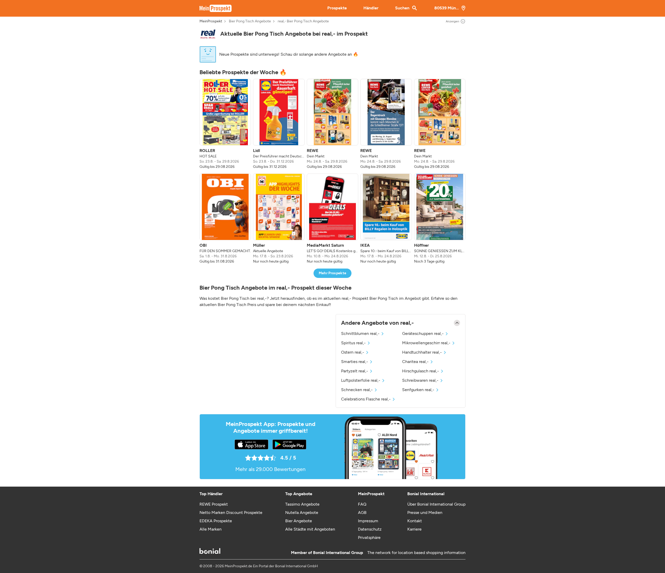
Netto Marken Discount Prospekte (231, 512)
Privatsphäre (369, 537)
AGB (362, 512)
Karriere (414, 529)
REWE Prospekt (214, 504)
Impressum (368, 520)
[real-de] (208, 34)
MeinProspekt (211, 21)
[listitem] (225, 124)
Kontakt (414, 520)
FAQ (362, 504)
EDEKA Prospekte (216, 520)
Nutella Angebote (301, 512)
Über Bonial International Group (436, 504)
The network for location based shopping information (416, 552)
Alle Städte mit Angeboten (310, 529)
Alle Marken (211, 529)
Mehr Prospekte (333, 273)
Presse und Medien (424, 512)
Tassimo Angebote (302, 504)
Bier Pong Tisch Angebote (250, 21)
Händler (370, 7)
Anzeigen (452, 21)
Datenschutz (370, 529)
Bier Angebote (298, 520)
